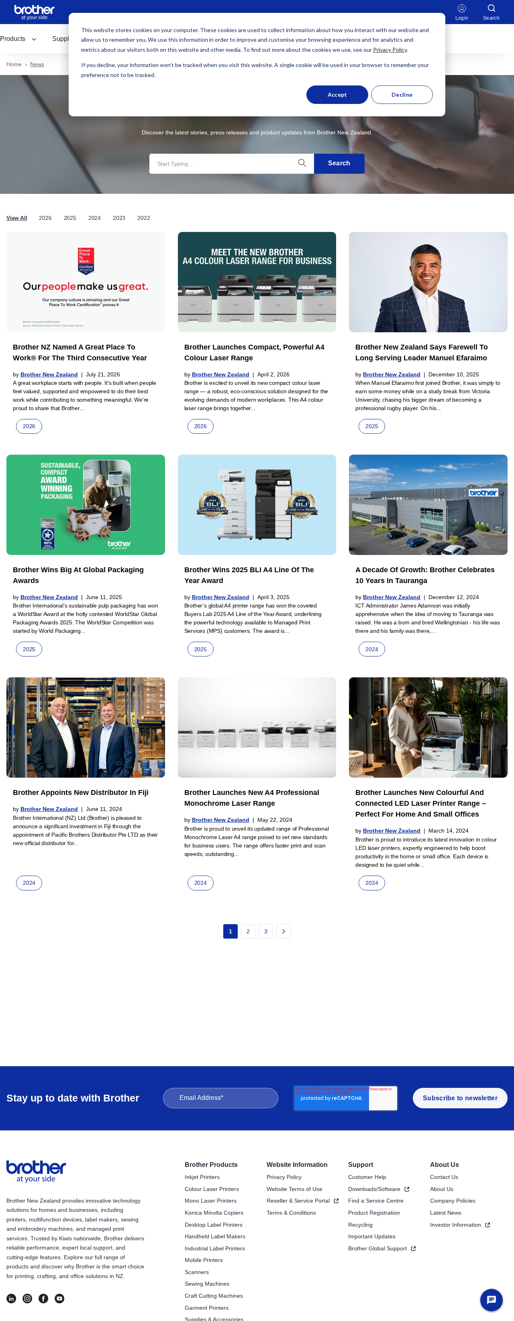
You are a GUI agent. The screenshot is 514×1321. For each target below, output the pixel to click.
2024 (94, 218)
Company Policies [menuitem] (452, 1200)
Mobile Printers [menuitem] (204, 1260)
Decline (402, 94)
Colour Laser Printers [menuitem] (212, 1189)
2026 (45, 218)
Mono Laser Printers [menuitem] (211, 1200)
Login (462, 18)
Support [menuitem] (360, 1164)
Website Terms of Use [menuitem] (294, 1189)
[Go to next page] (283, 931)
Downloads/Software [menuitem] (374, 1189)
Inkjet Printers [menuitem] (202, 1177)
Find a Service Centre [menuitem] (376, 1200)
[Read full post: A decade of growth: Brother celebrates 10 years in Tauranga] (428, 505)
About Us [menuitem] (444, 1164)
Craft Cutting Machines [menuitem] (214, 1296)
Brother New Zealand (49, 374)
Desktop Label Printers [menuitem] (214, 1224)
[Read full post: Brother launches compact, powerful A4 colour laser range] (257, 282)
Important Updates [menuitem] (372, 1236)
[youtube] (59, 1298)
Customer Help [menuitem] (367, 1177)
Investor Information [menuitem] (455, 1224)
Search (339, 163)
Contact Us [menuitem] (444, 1177)
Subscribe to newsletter (460, 1098)
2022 (143, 218)
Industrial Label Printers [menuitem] (215, 1248)
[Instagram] (27, 1298)
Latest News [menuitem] (445, 1212)
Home (14, 64)
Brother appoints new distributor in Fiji (81, 793)
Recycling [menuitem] (360, 1224)
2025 (70, 218)
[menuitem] (18, 39)
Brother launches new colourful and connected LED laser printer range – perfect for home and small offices (420, 803)
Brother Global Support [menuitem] (377, 1248)
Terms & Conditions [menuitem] (291, 1212)
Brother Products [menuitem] (211, 1164)
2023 (119, 218)
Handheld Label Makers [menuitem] (215, 1236)
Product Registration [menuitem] (374, 1212)
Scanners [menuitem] (197, 1272)
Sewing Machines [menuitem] (207, 1283)
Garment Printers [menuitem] (206, 1308)
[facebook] (43, 1298)
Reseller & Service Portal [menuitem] (298, 1200)
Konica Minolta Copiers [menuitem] (214, 1212)
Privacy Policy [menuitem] (284, 1177)
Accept (337, 94)
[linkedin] (11, 1298)
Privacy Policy (390, 49)
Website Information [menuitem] (297, 1164)
